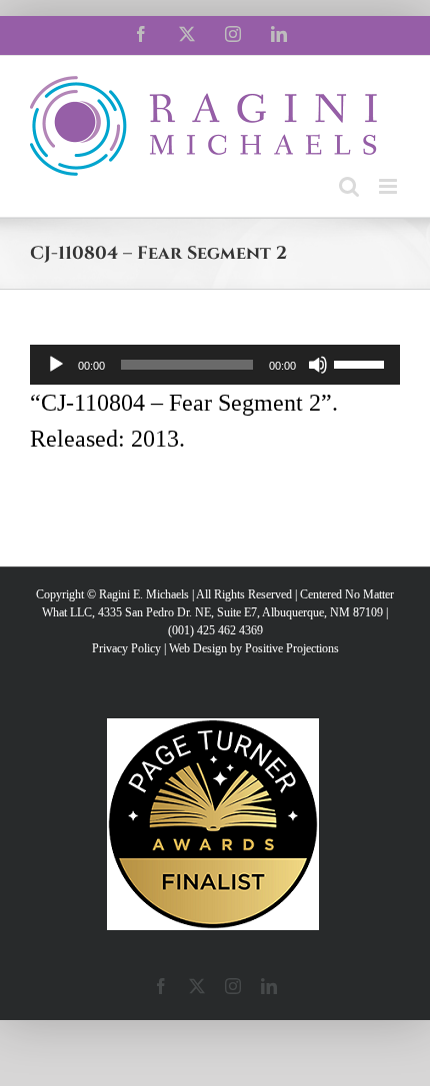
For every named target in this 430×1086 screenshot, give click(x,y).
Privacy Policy (126, 648)
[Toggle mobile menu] (389, 186)
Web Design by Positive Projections (254, 648)
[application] (215, 365)
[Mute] (318, 365)
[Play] (56, 365)
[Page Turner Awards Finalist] (213, 727)
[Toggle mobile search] (349, 186)
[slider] (362, 363)
